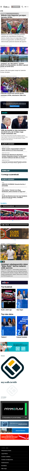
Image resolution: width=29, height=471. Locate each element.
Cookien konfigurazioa (7, 459)
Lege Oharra (4, 453)
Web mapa (4, 468)
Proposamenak (8, 206)
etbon (6, 224)
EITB (1, 11)
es (27, 6)
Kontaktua (4, 465)
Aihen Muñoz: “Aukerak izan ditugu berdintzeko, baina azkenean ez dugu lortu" (14, 190)
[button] (27, 121)
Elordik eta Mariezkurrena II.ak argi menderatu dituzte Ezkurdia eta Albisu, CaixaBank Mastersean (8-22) (14, 197)
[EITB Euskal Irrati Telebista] (6, 6)
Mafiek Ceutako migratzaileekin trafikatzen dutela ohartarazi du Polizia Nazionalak (14, 149)
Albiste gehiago (8, 144)
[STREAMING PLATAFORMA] (13, 408)
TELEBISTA (3, 203)
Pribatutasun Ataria (6, 450)
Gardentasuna (5, 462)
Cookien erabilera (5, 456)
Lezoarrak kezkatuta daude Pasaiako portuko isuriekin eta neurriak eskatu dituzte (14, 162)
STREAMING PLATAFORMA (11, 417)
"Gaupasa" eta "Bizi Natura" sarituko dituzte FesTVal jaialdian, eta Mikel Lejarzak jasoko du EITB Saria (14, 65)
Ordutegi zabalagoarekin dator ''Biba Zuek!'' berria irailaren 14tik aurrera (14, 266)
